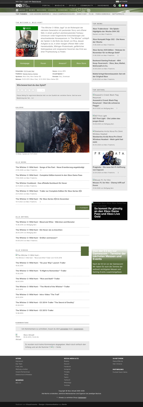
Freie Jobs (19, 366)
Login (26, 1)
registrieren (78, 329)
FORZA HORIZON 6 (103, 14)
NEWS (32, 10)
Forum (43, 63)
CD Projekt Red (29, 71)
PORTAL (47, 5)
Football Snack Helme (120, 372)
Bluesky (66, 361)
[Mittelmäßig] (26, 90)
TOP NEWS (98, 23)
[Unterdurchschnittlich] (22, 90)
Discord (66, 364)
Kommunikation (52, 404)
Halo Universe (117, 364)
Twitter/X (67, 380)
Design (41, 404)
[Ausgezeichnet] (33, 90)
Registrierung (36, 1)
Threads (67, 372)
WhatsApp (67, 382)
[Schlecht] (18, 90)
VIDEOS (52, 10)
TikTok (66, 374)
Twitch (66, 377)
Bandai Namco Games (30, 74)
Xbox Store (81, 63)
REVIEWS (41, 10)
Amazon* (62, 63)
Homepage (24, 63)
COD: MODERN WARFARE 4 (40, 14)
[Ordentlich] (30, 90)
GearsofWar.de (118, 361)
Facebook (67, 366)
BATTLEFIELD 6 (118, 14)
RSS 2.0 (18, 383)
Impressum (19, 361)
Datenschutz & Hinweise (24, 374)
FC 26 (91, 14)
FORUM (73, 10)
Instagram (67, 369)
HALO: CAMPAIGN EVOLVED (64, 14)
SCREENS (63, 10)
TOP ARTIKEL (99, 90)
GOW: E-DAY (82, 14)
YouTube (67, 385)
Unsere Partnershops (23, 372)
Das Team (19, 364)
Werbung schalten (22, 369)
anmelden (64, 329)
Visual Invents (31, 404)
